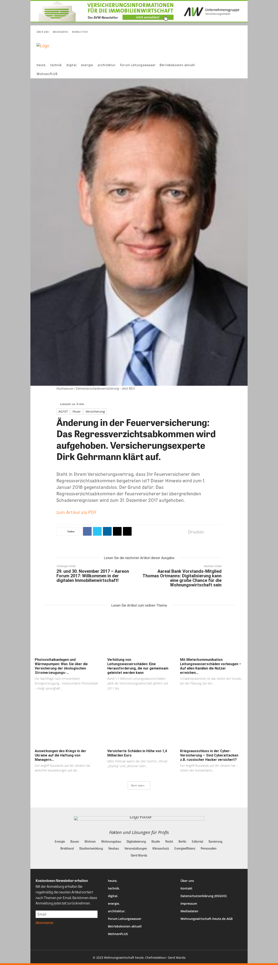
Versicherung (95, 411)
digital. (113, 896)
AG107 (63, 411)
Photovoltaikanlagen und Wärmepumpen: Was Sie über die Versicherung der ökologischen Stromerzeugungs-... (61, 666)
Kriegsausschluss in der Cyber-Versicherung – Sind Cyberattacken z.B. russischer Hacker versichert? (209, 755)
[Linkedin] (107, 531)
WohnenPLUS (118, 934)
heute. (112, 881)
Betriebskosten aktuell (125, 926)
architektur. (117, 911)
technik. (114, 888)
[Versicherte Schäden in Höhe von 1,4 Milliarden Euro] (139, 725)
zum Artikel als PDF (76, 512)
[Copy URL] (127, 531)
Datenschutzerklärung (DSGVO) (203, 896)
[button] (241, 69)
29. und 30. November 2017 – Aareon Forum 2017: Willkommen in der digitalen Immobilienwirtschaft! (92, 576)
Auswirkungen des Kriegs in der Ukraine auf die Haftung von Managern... (60, 755)
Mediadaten (189, 911)
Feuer (77, 411)
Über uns (187, 881)
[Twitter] (97, 531)
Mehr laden (137, 785)
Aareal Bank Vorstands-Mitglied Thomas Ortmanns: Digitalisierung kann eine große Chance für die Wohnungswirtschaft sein (182, 578)
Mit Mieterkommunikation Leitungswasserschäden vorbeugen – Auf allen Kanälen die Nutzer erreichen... (210, 666)
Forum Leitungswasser (124, 919)
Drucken (196, 531)
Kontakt (186, 888)
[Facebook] (87, 531)
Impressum (188, 903)
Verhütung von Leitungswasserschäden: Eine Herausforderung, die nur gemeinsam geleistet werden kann (137, 666)
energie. (114, 903)
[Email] (117, 531)
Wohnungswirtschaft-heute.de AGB (206, 919)
